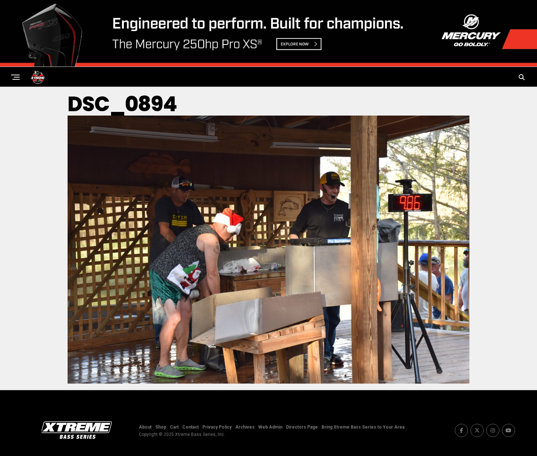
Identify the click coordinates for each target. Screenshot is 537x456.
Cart (174, 427)
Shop (160, 427)
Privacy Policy (217, 427)
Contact (190, 427)
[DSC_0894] (268, 381)
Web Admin (270, 427)
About (145, 427)
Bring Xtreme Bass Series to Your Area (362, 427)
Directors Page (302, 427)
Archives (245, 427)
